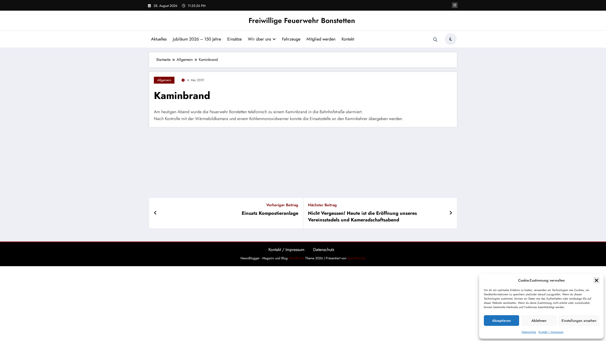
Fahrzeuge (291, 39)
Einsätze (234, 39)
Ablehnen (538, 320)
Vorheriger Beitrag (282, 205)
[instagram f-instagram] (455, 5)
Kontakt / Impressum (551, 332)
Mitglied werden (321, 39)
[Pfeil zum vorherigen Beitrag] (155, 213)
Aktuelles (159, 39)
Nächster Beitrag (322, 205)
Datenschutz (529, 332)
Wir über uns (259, 39)
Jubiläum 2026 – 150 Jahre (197, 39)
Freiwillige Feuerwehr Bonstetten (302, 20)
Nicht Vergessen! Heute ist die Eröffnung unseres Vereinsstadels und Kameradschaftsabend (362, 216)
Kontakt (348, 39)
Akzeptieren (501, 320)
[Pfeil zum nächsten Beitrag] (450, 213)
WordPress (296, 258)
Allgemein (164, 80)
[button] (596, 280)
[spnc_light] (451, 39)
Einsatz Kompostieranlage (270, 213)
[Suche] (435, 40)
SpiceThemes (356, 258)
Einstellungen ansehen (578, 320)
